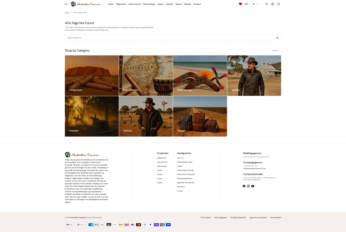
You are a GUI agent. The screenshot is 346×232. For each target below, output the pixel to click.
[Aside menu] (68, 4)
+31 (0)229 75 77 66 (250, 166)
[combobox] (169, 38)
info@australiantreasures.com (254, 168)
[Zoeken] (277, 38)
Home (67, 12)
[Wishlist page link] (240, 4)
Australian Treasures (78, 217)
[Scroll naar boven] (343, 229)
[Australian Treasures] (86, 4)
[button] (267, 4)
